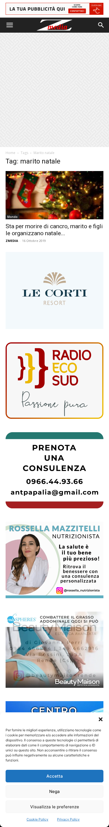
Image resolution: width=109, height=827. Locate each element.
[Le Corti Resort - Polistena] (54, 290)
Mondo (12, 217)
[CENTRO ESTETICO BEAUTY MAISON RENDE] (54, 650)
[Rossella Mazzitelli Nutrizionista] (54, 560)
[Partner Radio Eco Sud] (54, 380)
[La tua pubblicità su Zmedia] (54, 9)
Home (10, 152)
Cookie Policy (37, 819)
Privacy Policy (68, 819)
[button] (100, 719)
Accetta (54, 776)
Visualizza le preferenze (54, 806)
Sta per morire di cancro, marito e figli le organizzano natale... (54, 230)
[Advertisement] (54, 89)
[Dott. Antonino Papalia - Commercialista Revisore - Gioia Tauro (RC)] (54, 470)
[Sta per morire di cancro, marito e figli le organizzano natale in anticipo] (54, 195)
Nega (54, 791)
